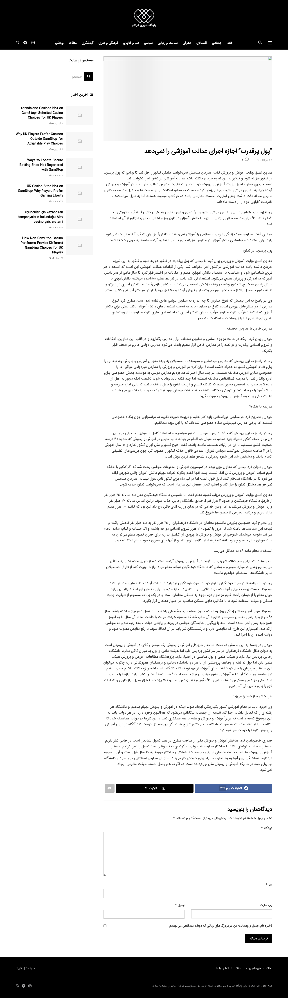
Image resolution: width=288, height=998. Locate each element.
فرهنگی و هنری (108, 42)
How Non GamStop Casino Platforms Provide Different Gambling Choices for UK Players (42, 245)
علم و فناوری (131, 42)
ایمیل (179, 905)
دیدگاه (266, 828)
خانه (230, 42)
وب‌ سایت (266, 905)
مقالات (73, 42)
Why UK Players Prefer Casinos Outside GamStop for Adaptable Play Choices (39, 138)
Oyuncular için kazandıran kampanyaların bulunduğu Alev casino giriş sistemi (40, 217)
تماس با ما (222, 968)
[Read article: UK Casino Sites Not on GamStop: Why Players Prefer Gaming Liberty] (79, 193)
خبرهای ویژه (253, 968)
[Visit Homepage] (144, 18)
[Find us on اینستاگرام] (33, 43)
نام (269, 885)
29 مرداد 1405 (56, 258)
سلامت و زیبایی (168, 42)
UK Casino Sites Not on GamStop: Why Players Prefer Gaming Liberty (40, 190)
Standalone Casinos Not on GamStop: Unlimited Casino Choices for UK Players (42, 112)
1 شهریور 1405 (56, 124)
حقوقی (187, 42)
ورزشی (59, 42)
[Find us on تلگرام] (25, 43)
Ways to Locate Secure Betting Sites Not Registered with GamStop (41, 165)
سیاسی (148, 42)
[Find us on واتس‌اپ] (17, 43)
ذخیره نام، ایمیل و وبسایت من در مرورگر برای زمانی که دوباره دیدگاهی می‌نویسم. (220, 925)
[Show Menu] (270, 42)
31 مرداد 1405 (56, 176)
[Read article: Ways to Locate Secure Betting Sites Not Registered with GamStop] (79, 167)
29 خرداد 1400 (264, 160)
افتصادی (201, 42)
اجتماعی (217, 42)
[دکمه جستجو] (260, 43)
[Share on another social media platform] (110, 788)
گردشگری (88, 42)
